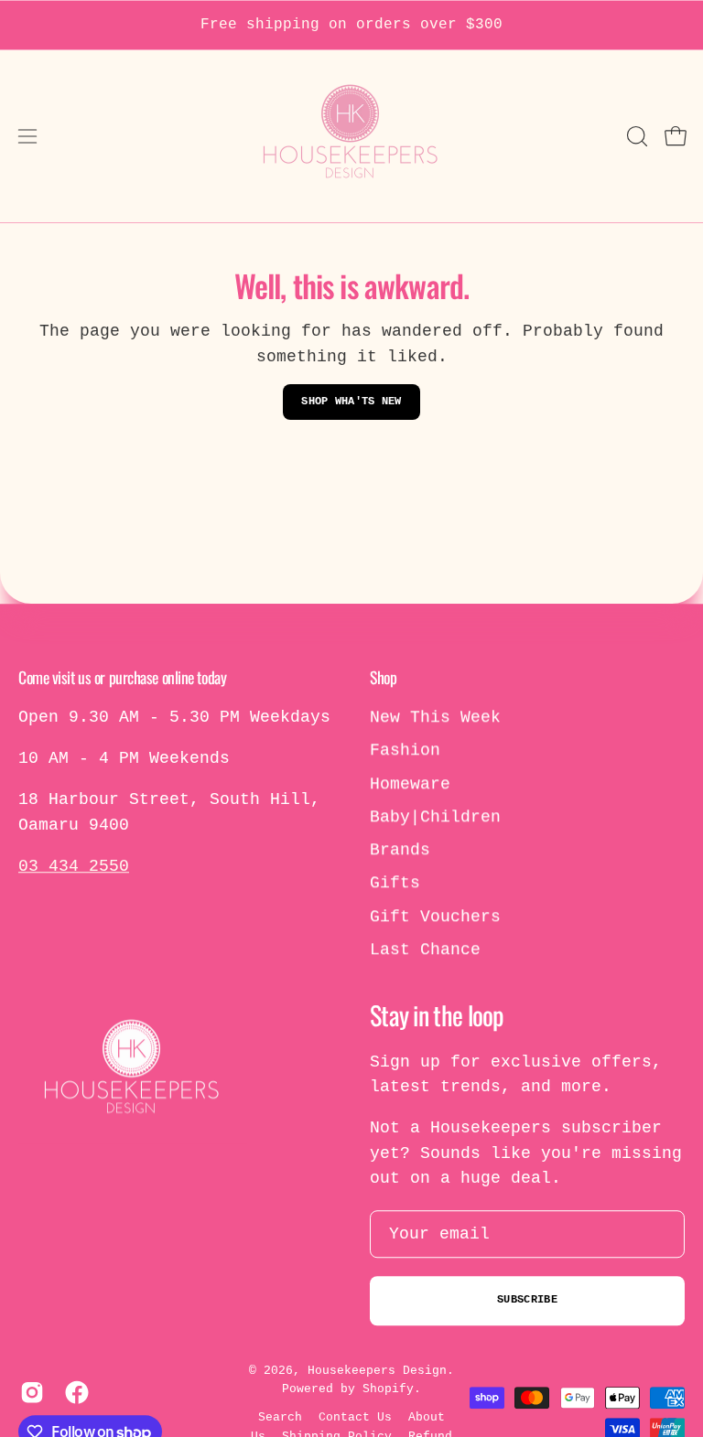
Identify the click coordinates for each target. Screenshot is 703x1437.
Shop (383, 677)
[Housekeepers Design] (351, 136)
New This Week (435, 717)
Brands (400, 850)
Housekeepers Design (377, 1371)
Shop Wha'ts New (351, 401)
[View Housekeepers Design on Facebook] (73, 1392)
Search (280, 1417)
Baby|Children (435, 817)
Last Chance (425, 949)
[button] (635, 136)
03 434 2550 (73, 866)
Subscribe (527, 1300)
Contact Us (355, 1417)
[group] (351, 25)
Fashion (405, 751)
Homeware (410, 784)
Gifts (395, 883)
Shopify (388, 1390)
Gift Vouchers (435, 916)
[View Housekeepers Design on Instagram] (28, 1392)
